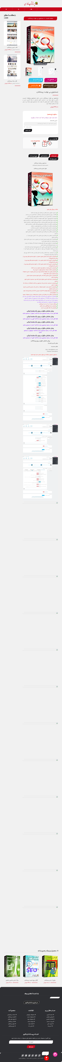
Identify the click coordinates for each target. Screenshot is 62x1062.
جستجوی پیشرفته (31, 98)
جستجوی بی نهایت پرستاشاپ (50, 98)
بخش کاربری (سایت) (53, 343)
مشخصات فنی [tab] (44, 156)
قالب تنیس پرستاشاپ (12, 47)
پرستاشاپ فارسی (22, 1058)
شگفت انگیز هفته (10, 16)
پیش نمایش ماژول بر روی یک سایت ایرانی (40, 311)
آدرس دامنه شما (53, 120)
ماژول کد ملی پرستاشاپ (49, 980)
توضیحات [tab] (54, 156)
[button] (18, 9)
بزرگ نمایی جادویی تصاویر (12, 980)
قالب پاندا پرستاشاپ (12, 81)
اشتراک (31, 1046)
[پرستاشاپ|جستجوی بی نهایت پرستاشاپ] (28, 71)
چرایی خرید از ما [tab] (33, 156)
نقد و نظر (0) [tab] (53, 159)
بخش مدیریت (54, 346)
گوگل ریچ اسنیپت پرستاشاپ (31, 980)
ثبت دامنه (27, 130)
